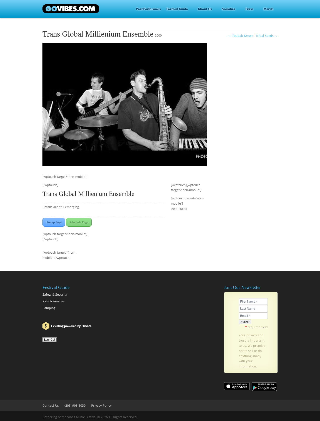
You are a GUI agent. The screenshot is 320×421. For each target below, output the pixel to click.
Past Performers (148, 9)
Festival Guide (177, 9)
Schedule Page (78, 222)
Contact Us (50, 405)
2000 (158, 35)
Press (249, 9)
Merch (268, 9)
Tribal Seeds (267, 36)
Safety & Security (54, 294)
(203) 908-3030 (75, 405)
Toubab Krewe (240, 36)
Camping (49, 308)
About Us (205, 9)
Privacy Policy (101, 405)
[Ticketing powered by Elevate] (46, 326)
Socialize (228, 9)
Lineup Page (54, 222)
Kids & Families (53, 301)
